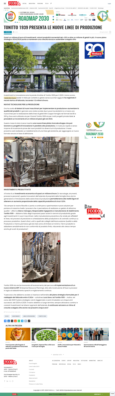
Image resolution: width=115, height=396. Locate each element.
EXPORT (69, 360)
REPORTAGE (62, 364)
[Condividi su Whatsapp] (19, 321)
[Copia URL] (29, 321)
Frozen (8, 32)
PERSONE (40, 3)
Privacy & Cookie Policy (36, 384)
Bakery (86, 342)
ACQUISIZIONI (56, 360)
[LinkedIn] (8, 381)
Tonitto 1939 (42, 316)
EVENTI (63, 360)
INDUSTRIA (32, 3)
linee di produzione (29, 316)
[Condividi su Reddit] (15, 321)
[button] (5, 3)
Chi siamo (32, 372)
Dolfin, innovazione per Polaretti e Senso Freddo (69, 345)
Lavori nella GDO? (34, 366)
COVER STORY (93, 8)
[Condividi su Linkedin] (8, 321)
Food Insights (33, 363)
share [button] (110, 32)
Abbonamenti (33, 378)
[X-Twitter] (10, 381)
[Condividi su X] (12, 321)
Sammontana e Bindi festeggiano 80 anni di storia (95, 345)
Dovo (7, 316)
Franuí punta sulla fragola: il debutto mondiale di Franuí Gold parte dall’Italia (17, 346)
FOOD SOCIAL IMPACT (71, 8)
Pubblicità (32, 375)
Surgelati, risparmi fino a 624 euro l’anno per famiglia (43, 345)
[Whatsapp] (13, 381)
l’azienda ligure (10, 98)
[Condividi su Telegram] (22, 321)
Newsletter (32, 381)
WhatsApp (100, 8)
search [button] (51, 3)
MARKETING (92, 360)
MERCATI (100, 360)
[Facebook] (5, 381)
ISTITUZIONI (84, 360)
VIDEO (79, 364)
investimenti (16, 316)
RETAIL (24, 3)
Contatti (31, 369)
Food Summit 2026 (43, 8)
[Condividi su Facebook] (5, 321)
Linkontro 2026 (33, 8)
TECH (46, 3)
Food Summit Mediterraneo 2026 (19, 8)
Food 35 (51, 8)
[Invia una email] (25, 321)
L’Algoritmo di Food (59, 8)
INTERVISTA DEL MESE (83, 8)
